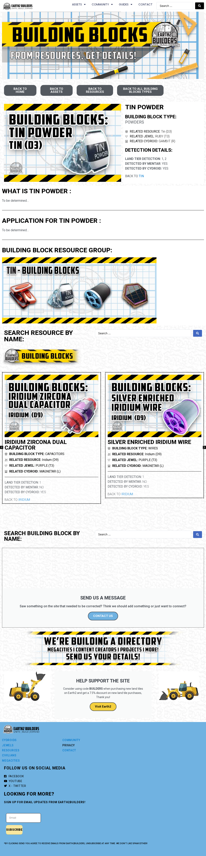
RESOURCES (11, 750)
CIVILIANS (9, 755)
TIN (141, 176)
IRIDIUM (24, 500)
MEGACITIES (11, 760)
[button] (1, 447)
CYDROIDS (9, 740)
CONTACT (145, 4)
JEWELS (8, 745)
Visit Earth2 (103, 706)
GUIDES (124, 4)
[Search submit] (199, 5)
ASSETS (77, 4)
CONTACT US (103, 616)
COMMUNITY (100, 4)
